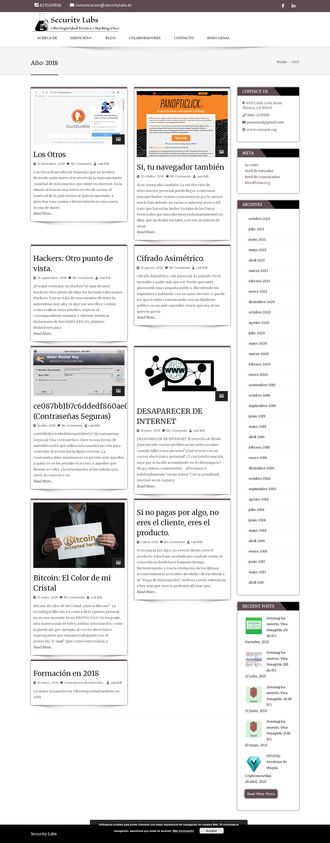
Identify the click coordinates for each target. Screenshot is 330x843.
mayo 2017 (257, 572)
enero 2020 (258, 374)
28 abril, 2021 (255, 781)
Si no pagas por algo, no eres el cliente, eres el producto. (178, 522)
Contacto (184, 38)
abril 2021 (257, 260)
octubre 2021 (259, 219)
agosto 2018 (259, 499)
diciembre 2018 (261, 468)
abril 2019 (257, 437)
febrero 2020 (260, 364)
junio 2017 (257, 562)
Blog (110, 38)
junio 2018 (257, 520)
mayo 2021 (257, 250)
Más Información (183, 831)
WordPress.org (257, 183)
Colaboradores (145, 38)
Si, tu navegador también (180, 167)
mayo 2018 (257, 530)
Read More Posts (261, 793)
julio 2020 (257, 333)
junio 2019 (257, 416)
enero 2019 (258, 458)
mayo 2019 (257, 426)
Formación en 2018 (66, 673)
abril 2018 (257, 541)
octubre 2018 (259, 478)
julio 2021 (256, 229)
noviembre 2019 (262, 385)
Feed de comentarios (262, 177)
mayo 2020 (258, 343)
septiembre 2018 (262, 489)
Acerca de (47, 38)
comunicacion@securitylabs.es (103, 5)
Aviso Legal (218, 38)
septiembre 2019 (262, 406)
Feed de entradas (259, 171)
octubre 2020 (260, 312)
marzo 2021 (258, 271)
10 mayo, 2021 (256, 745)
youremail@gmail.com (265, 122)
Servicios (79, 38)
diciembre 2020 (262, 302)
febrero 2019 (259, 447)
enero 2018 (258, 551)
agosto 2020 (259, 322)
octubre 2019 (259, 395)
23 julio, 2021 (255, 676)
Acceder (252, 165)
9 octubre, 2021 (257, 642)
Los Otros (49, 154)
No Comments (81, 164)
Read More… (43, 213)
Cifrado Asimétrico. (170, 258)
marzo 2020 (259, 354)
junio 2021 (257, 239)
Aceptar (211, 830)
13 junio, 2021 (256, 711)
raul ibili (103, 164)
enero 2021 (258, 291)
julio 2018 (256, 510)
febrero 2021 (259, 281)
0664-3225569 (257, 115)
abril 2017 (256, 582)
